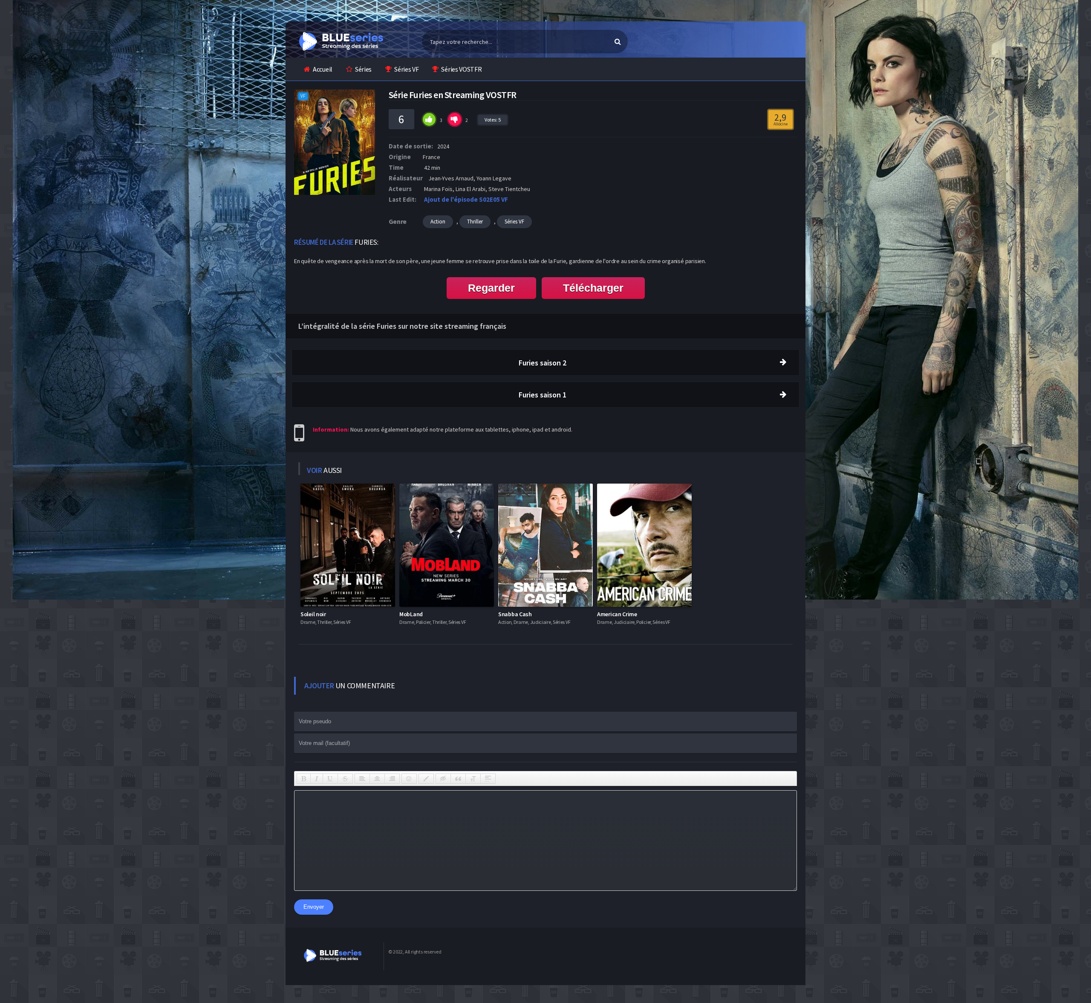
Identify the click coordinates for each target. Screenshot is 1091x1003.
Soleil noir (313, 614)
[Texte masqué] (443, 779)
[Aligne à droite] (392, 779)
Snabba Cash (515, 614)
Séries (363, 69)
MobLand (411, 614)
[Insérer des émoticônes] (409, 779)
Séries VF (406, 69)
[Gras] (304, 779)
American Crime (617, 614)
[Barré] (345, 779)
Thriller (475, 221)
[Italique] (316, 779)
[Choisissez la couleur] (426, 779)
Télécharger (593, 288)
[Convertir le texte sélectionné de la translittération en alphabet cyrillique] (473, 779)
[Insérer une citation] (458, 779)
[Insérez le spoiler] (488, 779)
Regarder (491, 288)
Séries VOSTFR (461, 69)
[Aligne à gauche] (362, 779)
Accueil (322, 69)
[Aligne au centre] (377, 779)
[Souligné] (330, 779)
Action (437, 221)
